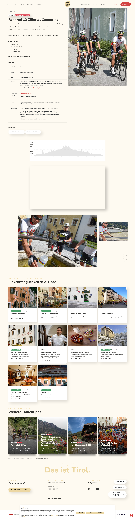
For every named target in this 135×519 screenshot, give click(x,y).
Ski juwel (118, 487)
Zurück (12, 11)
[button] (23, 507)
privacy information (54, 515)
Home (9, 458)
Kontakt (119, 481)
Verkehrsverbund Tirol (25, 93)
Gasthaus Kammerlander (19, 392)
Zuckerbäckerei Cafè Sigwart (80, 352)
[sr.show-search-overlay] (16, 4)
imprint (24, 516)
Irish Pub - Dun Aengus (78, 313)
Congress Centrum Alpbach (116, 494)
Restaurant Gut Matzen (108, 352)
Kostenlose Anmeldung (20, 489)
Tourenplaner (29, 458)
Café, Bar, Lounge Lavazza (49, 313)
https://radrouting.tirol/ (36, 87)
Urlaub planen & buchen (19, 458)
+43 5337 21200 (54, 495)
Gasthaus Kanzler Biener (19, 352)
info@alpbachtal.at (56, 498)
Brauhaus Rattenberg (18, 313)
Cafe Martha (45, 392)
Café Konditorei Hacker (49, 352)
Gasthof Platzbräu (107, 313)
